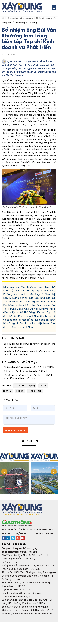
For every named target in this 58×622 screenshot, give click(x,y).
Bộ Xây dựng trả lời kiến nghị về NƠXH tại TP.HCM (29, 367)
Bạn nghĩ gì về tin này (16, 430)
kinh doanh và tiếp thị (25, 385)
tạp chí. (43, 385)
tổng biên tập (35, 391)
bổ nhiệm (7, 391)
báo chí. (20, 391)
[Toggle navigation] (54, 7)
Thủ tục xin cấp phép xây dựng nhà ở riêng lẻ (26, 371)
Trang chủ (6, 22)
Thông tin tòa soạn (14, 543)
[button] (54, 472)
